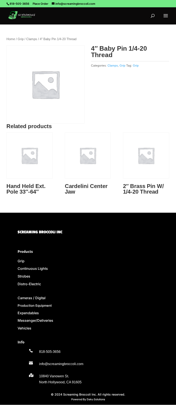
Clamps (31, 39)
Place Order (40, 3)
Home (10, 39)
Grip (21, 39)
